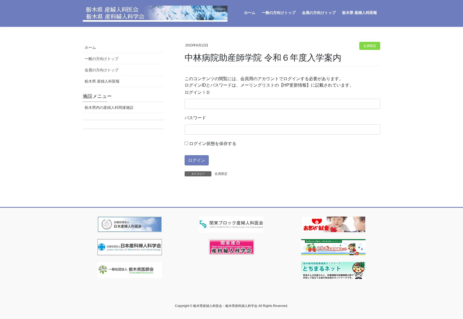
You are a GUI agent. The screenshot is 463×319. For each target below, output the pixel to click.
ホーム (90, 47)
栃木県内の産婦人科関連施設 (109, 107)
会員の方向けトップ (101, 70)
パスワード (195, 118)
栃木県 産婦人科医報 (102, 81)
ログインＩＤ (197, 92)
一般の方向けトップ (101, 59)
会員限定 (369, 46)
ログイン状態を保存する (212, 143)
